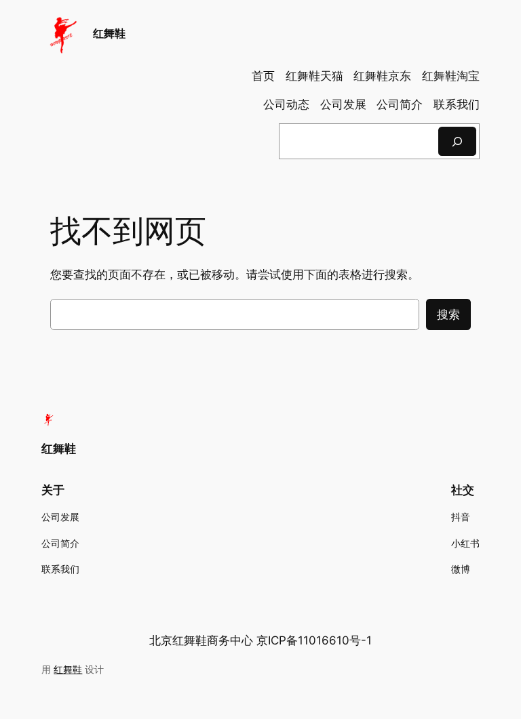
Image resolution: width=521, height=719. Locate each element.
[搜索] (457, 141)
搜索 (448, 314)
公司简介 (400, 104)
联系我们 (456, 104)
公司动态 (286, 104)
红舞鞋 (109, 33)
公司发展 (343, 104)
